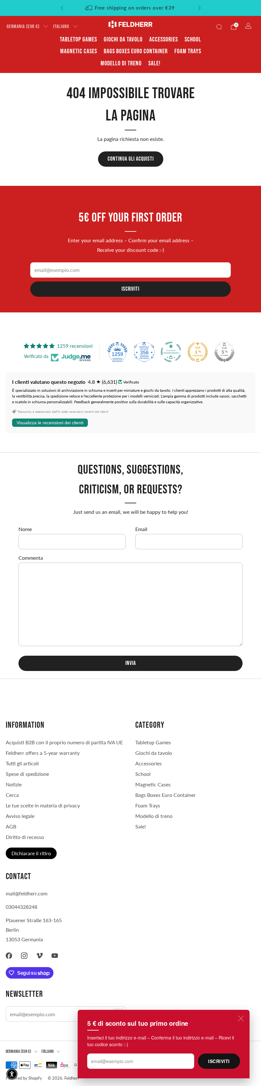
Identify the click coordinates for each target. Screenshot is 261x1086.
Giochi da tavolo (123, 39)
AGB (11, 826)
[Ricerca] (219, 27)
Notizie (14, 784)
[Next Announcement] (199, 8)
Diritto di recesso (25, 837)
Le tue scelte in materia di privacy (43, 805)
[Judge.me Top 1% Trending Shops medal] (197, 352)
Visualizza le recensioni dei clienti (50, 422)
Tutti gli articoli (22, 763)
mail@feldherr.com (26, 893)
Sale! (154, 63)
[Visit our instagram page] (24, 955)
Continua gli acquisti (131, 159)
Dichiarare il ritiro (31, 853)
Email (141, 529)
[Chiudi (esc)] (241, 1018)
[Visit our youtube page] (54, 955)
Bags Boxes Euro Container (136, 51)
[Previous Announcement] (62, 8)
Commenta (30, 558)
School (193, 39)
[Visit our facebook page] (9, 955)
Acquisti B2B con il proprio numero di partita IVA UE (64, 742)
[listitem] (130, 8)
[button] (12, 1074)
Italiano (61, 27)
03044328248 (21, 907)
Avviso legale (20, 816)
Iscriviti (219, 1061)
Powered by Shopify (24, 1078)
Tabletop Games (78, 39)
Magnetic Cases (78, 51)
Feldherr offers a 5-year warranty (43, 753)
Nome (25, 529)
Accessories (163, 39)
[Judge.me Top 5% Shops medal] (224, 352)
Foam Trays (187, 51)
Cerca (12, 795)
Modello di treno (121, 63)
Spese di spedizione (27, 774)
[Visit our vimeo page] (39, 955)
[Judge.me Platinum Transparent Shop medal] (171, 352)
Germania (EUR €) (23, 27)
